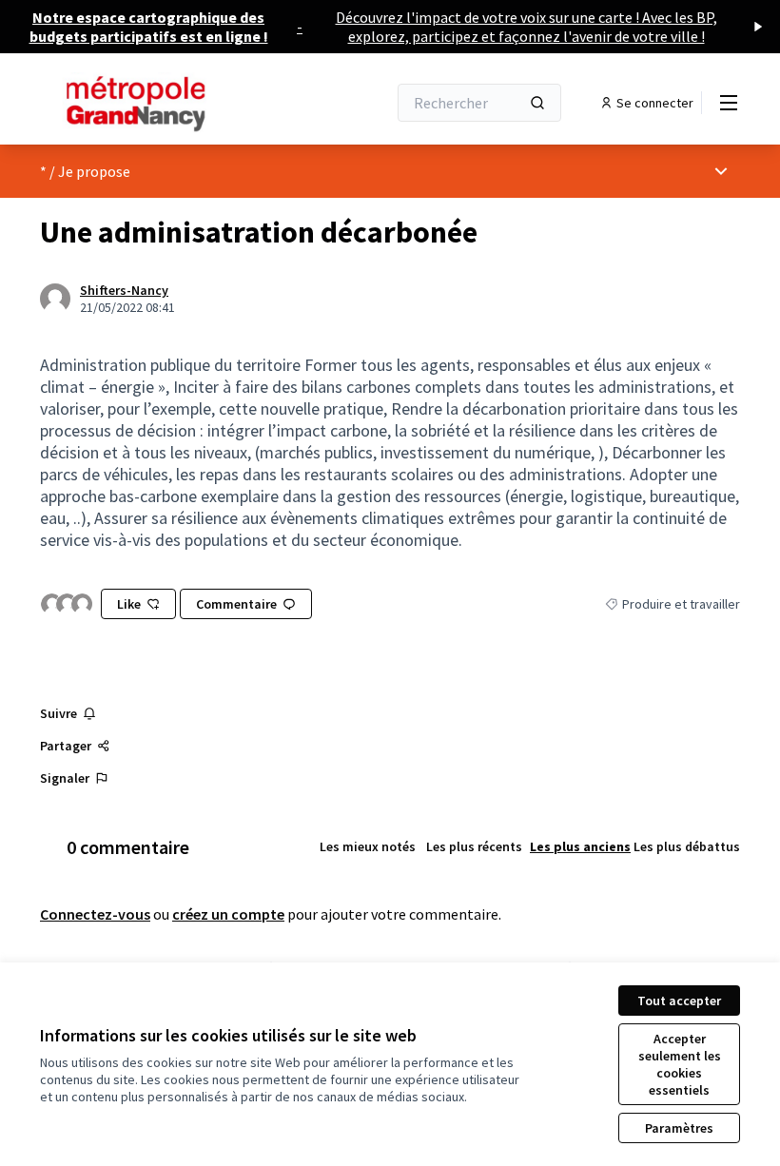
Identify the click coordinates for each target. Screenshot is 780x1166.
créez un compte (228, 913)
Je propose (94, 171)
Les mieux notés (368, 846)
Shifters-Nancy (124, 290)
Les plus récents (474, 846)
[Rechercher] (537, 103)
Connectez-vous (95, 913)
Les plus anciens (580, 846)
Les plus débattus (687, 846)
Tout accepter (679, 1000)
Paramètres (679, 1128)
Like (129, 603)
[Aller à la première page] (166, 102)
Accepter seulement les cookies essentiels (679, 1064)
